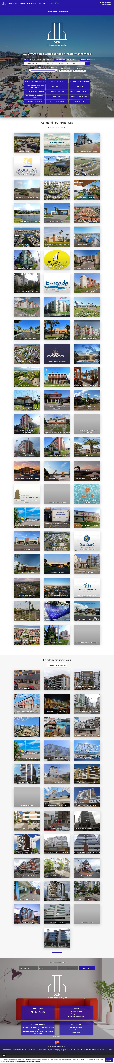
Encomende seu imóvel (76, 1030)
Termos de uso (62, 1053)
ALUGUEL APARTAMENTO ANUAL (34, 81)
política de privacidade (25, 1061)
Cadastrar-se (87, 968)
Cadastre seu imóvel (76, 1027)
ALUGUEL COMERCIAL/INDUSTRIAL (79, 81)
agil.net (63, 1046)
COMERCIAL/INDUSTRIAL (57, 91)
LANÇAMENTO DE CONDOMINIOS (79, 96)
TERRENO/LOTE (79, 101)
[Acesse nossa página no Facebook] (32, 1012)
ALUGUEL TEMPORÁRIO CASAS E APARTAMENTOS (34, 86)
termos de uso (36, 1061)
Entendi (108, 1060)
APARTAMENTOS (57, 86)
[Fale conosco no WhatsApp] (36, 1012)
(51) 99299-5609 (63, 12)
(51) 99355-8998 (52, 12)
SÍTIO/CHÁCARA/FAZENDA (34, 101)
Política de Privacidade (53, 1053)
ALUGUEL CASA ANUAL (57, 81)
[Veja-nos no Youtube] (43, 1012)
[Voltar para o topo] (4, 1055)
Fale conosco (76, 1032)
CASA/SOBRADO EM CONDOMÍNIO (34, 91)
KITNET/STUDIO (57, 96)
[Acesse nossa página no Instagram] (39, 1012)
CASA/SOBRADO (79, 86)
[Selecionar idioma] (57, 3)
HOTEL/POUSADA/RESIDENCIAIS (79, 91)
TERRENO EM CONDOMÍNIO (57, 101)
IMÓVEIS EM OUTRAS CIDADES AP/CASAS (34, 96)
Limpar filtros (85, 60)
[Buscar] (87, 63)
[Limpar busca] (68, 128)
